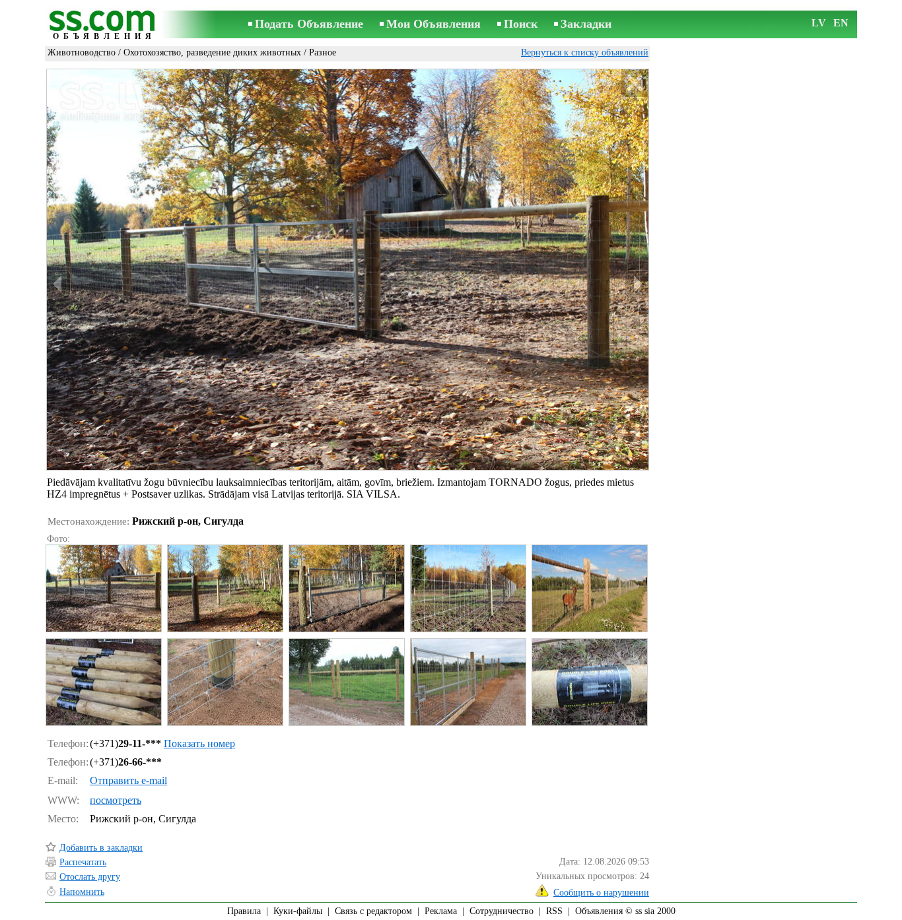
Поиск (521, 23)
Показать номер (199, 743)
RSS (554, 911)
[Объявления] (104, 25)
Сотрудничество (501, 911)
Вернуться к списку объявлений (584, 52)
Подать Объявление (309, 23)
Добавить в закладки (101, 848)
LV (819, 22)
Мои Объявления (433, 23)
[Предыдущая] (59, 284)
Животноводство (82, 52)
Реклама (441, 911)
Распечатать (82, 862)
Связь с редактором (373, 911)
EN (841, 22)
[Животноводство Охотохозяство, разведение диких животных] (103, 588)
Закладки (586, 23)
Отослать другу (89, 877)
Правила (244, 911)
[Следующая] (636, 284)
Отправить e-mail (128, 780)
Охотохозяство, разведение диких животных (212, 52)
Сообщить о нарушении (601, 893)
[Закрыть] (634, 83)
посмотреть (115, 800)
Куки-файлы (297, 911)
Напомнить (81, 892)
